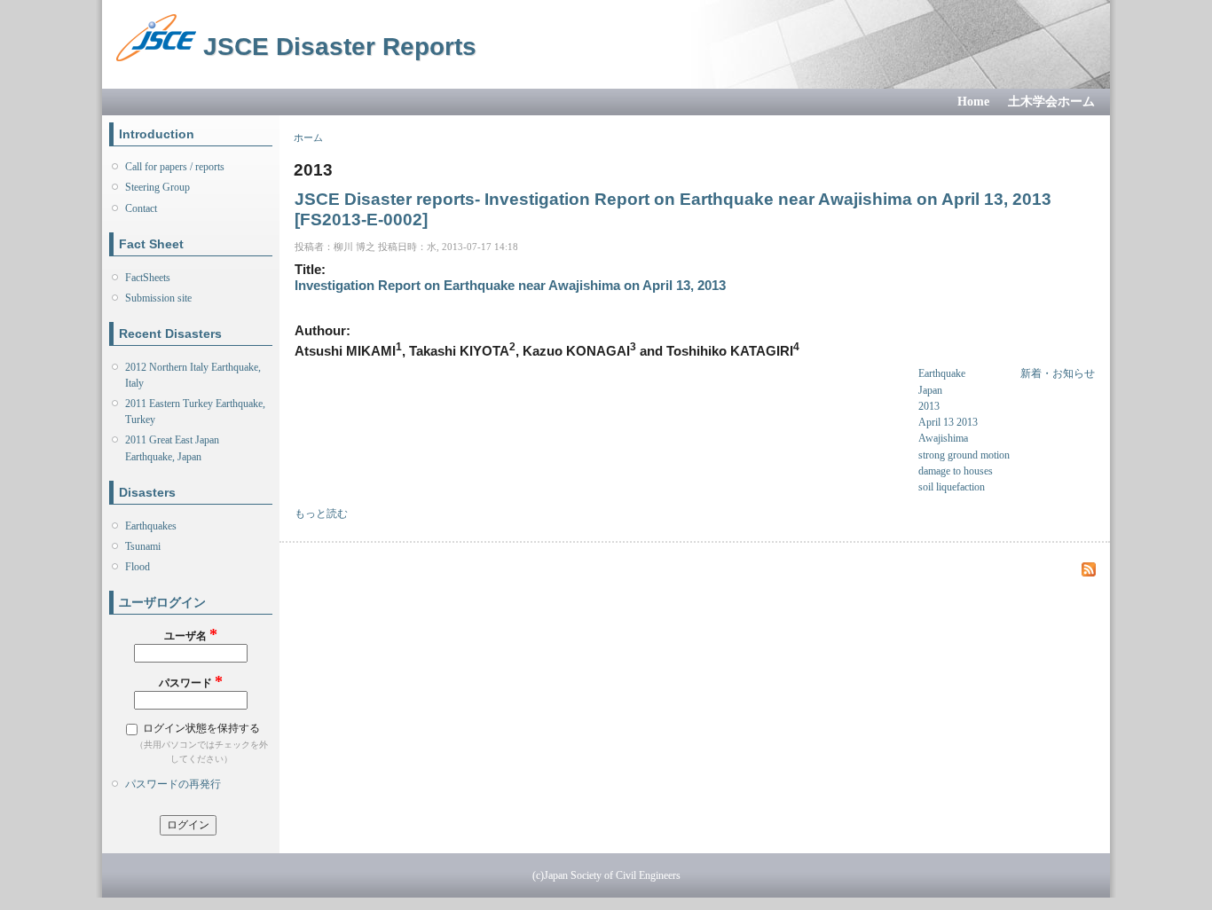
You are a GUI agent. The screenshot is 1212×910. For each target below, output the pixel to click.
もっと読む (321, 513)
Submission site (158, 298)
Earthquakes (151, 526)
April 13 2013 (948, 422)
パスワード (191, 681)
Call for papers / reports (174, 167)
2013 (929, 406)
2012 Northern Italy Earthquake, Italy (193, 375)
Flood (137, 567)
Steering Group (157, 187)
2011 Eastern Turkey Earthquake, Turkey (195, 411)
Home (973, 101)
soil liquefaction (951, 487)
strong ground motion (964, 455)
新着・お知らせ (1057, 373)
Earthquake (941, 373)
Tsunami (143, 546)
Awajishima (943, 438)
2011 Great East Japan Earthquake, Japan (172, 448)
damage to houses (955, 471)
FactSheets (147, 277)
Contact (141, 208)
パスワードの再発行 (173, 784)
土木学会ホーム (1051, 101)
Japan (930, 390)
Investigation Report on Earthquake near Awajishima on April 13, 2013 (510, 285)
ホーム (308, 137)
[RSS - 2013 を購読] (1089, 570)
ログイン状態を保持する (201, 728)
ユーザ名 (190, 634)
